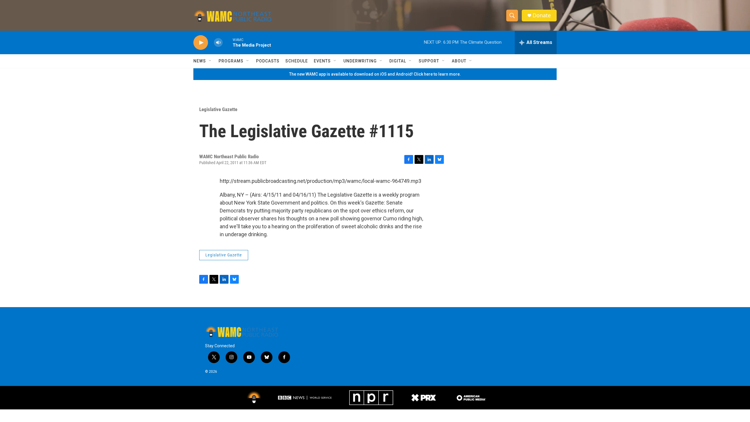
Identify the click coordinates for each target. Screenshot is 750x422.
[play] (200, 42)
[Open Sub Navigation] (210, 61)
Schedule (296, 61)
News (199, 61)
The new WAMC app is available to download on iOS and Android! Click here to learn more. (375, 74)
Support (429, 61)
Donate (542, 15)
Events (322, 61)
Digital (397, 61)
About (459, 61)
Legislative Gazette (218, 109)
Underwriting (360, 61)
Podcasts (267, 61)
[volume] (218, 42)
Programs (231, 61)
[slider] (228, 42)
